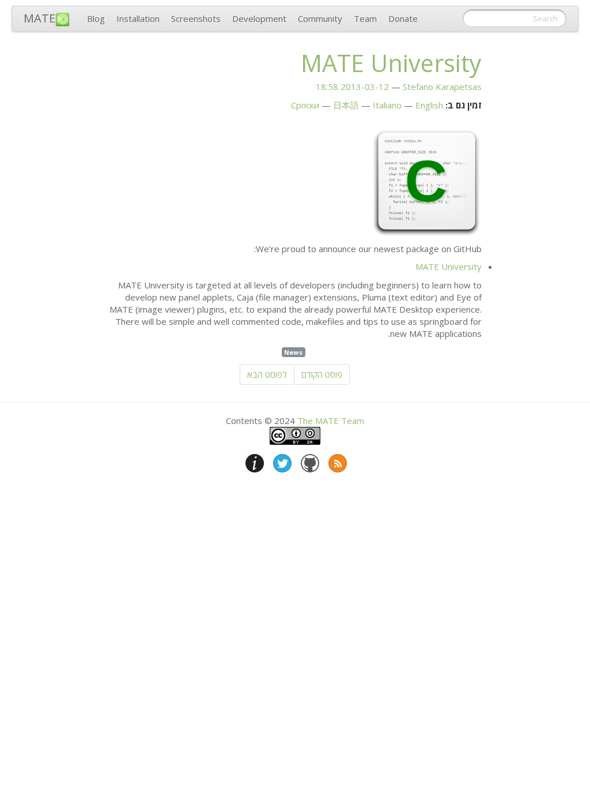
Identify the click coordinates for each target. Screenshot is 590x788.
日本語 (346, 105)
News (293, 352)
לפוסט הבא (267, 374)
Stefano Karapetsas (442, 86)
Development (259, 18)
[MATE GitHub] (309, 461)
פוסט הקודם (321, 374)
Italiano (387, 105)
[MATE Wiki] (253, 461)
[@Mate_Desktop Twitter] (281, 461)
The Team (330, 420)
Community (320, 18)
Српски (305, 105)
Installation (138, 18)
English (429, 105)
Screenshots (196, 18)
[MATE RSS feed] (336, 461)
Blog (96, 18)
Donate (403, 18)
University (391, 63)
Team (365, 18)
